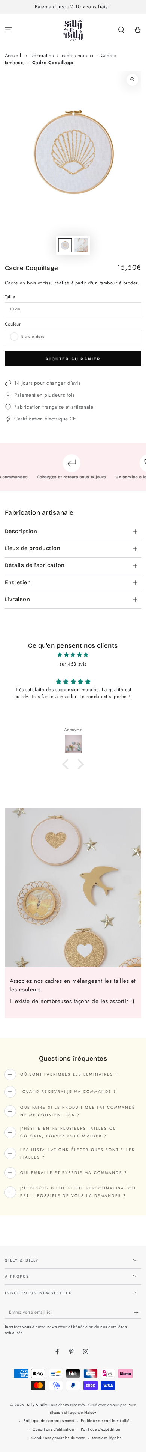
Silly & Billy (37, 1405)
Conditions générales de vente (58, 1438)
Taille (10, 296)
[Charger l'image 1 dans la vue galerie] (65, 245)
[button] (121, 30)
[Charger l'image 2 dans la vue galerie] (81, 245)
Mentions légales (106, 1438)
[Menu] (8, 30)
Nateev (90, 1412)
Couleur (13, 324)
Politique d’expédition (100, 1429)
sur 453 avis (73, 664)
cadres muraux (78, 55)
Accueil (13, 55)
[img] (73, 655)
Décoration (42, 55)
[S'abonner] (138, 1312)
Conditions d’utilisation (53, 1429)
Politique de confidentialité (105, 1420)
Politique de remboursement (49, 1420)
